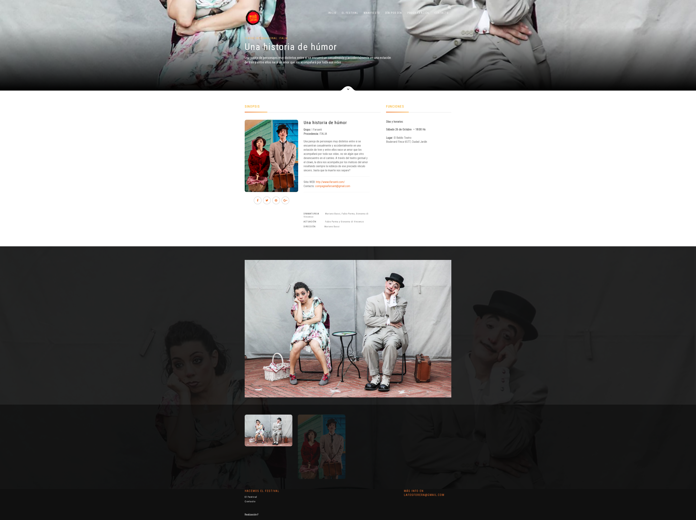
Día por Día (393, 12)
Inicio (332, 12)
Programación (418, 12)
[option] (268, 430)
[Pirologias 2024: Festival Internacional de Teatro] (253, 17)
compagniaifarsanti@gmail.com (332, 186)
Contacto (441, 12)
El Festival (350, 12)
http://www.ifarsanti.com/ (330, 182)
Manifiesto (372, 12)
